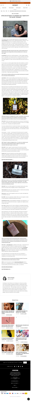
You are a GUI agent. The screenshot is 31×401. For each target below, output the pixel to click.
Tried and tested (11, 7)
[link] (27, 5)
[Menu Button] (1, 5)
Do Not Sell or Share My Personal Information (15, 378)
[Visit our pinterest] (22, 366)
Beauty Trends (25, 7)
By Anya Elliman (23, 313)
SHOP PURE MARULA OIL (6, 269)
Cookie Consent (15, 377)
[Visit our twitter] (17, 366)
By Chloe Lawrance (24, 327)
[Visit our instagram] (18, 366)
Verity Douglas (11, 277)
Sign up (25, 362)
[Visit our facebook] (15, 366)
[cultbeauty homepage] (15, 5)
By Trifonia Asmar (9, 353)
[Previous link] (0, 8)
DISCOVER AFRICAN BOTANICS (7, 159)
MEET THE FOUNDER (15, 13)
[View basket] (29, 5)
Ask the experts (18, 7)
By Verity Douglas (9, 327)
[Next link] (29, 8)
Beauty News (4, 7)
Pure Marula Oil (9, 244)
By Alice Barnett (24, 356)
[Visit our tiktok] (20, 366)
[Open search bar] (3, 5)
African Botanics (5, 40)
